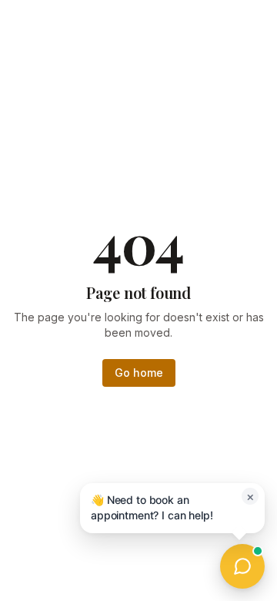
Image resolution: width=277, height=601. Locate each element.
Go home (139, 372)
